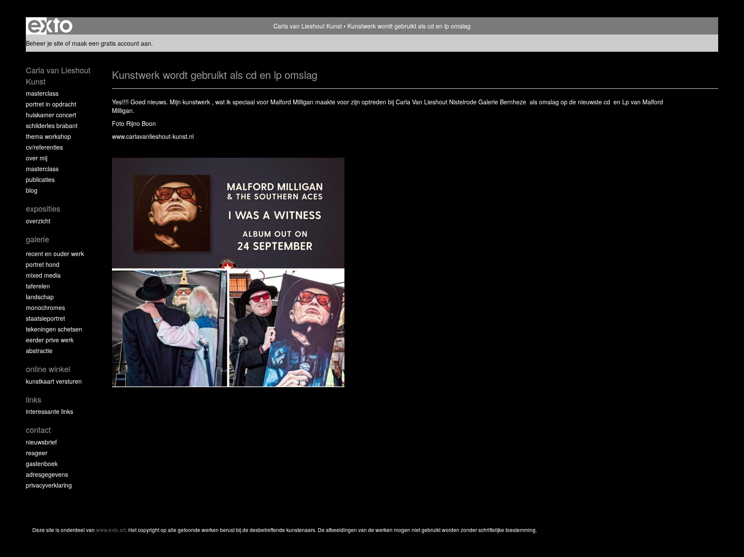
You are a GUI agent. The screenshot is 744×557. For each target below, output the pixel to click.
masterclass (42, 93)
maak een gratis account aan (111, 43)
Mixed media (43, 275)
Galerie (37, 239)
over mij (36, 157)
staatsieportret (45, 318)
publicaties (40, 179)
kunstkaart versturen (54, 381)
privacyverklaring (49, 485)
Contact (38, 429)
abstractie (39, 350)
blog (31, 190)
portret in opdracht (51, 104)
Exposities (43, 208)
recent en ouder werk (55, 253)
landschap (40, 296)
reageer (36, 452)
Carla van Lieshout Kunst (307, 26)
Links (33, 399)
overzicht (38, 220)
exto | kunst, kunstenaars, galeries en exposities (50, 25)
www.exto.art (111, 529)
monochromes (45, 307)
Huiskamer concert (51, 114)
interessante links (49, 411)
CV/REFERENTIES (44, 147)
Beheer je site (44, 43)
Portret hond (42, 264)
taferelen (38, 286)
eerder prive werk (50, 339)
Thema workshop (48, 136)
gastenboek (42, 463)
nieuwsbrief (41, 442)
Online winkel (48, 368)
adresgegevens (47, 474)
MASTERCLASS (42, 168)
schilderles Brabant (52, 125)
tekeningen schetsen (54, 329)
